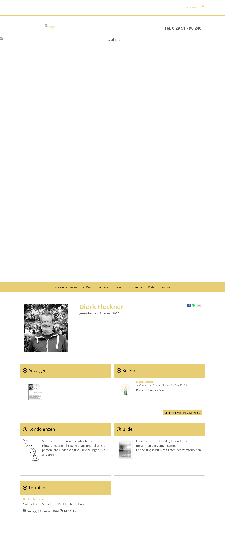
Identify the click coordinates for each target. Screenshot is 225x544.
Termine (165, 287)
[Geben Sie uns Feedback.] (203, 7)
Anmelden (192, 7)
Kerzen (119, 287)
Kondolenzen (135, 287)
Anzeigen (104, 287)
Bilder (151, 287)
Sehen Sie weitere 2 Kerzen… (182, 413)
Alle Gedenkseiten (66, 287)
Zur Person (88, 287)
